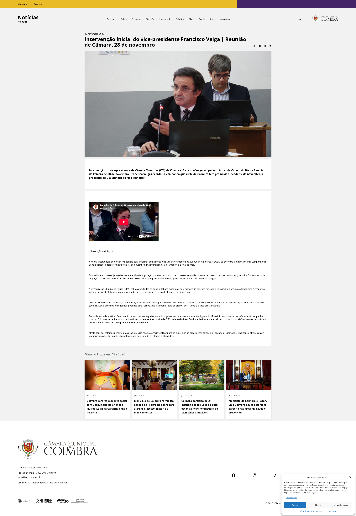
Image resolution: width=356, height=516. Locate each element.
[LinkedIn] (270, 46)
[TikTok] (275, 475)
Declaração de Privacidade (325, 511)
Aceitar (295, 505)
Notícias (28, 17)
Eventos (38, 4)
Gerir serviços (291, 498)
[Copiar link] (254, 46)
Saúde (23, 21)
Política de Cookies (306, 511)
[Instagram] (255, 475)
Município (22, 4)
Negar (318, 505)
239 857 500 (24, 482)
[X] (265, 46)
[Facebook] (260, 46)
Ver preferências (341, 505)
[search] (300, 19)
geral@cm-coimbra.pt (29, 477)
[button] (350, 477)
